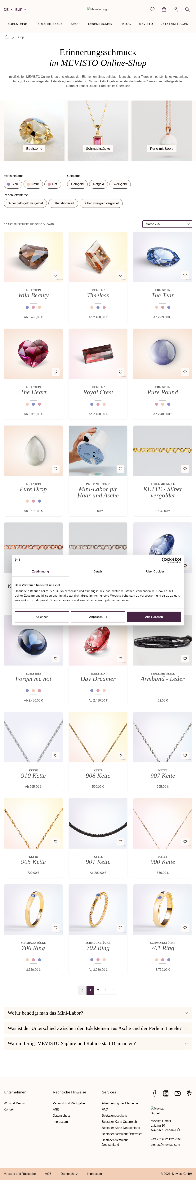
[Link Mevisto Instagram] (166, 1093)
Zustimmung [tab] (40, 571)
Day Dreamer (98, 679)
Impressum (60, 1121)
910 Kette (33, 776)
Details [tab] (98, 571)
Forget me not (33, 679)
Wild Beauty (33, 295)
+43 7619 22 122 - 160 (166, 1139)
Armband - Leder (163, 679)
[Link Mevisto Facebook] (154, 1093)
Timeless (98, 295)
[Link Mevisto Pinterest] (189, 1093)
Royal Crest (98, 392)
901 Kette (98, 862)
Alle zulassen (154, 616)
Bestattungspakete (114, 1115)
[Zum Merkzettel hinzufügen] (56, 275)
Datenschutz (61, 1115)
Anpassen (96, 616)
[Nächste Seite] (113, 990)
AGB (56, 1109)
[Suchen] (187, 9)
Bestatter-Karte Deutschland (121, 1127)
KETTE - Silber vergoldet (162, 492)
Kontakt (9, 1109)
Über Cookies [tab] (155, 571)
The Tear (162, 295)
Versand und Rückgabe (69, 1103)
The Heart (33, 392)
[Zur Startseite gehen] (98, 9)
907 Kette (162, 776)
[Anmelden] (175, 9)
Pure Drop (33, 489)
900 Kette (162, 862)
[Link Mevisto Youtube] (177, 1093)
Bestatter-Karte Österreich (119, 1121)
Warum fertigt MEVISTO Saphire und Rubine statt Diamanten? (72, 1043)
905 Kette (33, 862)
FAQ (105, 1109)
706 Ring (33, 948)
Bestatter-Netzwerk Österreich (122, 1134)
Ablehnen (42, 616)
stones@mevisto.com (165, 1144)
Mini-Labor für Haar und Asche (98, 492)
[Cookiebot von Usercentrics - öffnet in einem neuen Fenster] (164, 560)
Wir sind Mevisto (15, 1103)
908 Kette (98, 776)
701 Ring (162, 948)
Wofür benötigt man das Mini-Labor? (45, 1013)
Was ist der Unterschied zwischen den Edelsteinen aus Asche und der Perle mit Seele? (95, 1028)
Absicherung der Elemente (120, 1103)
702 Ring (98, 948)
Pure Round (162, 392)
